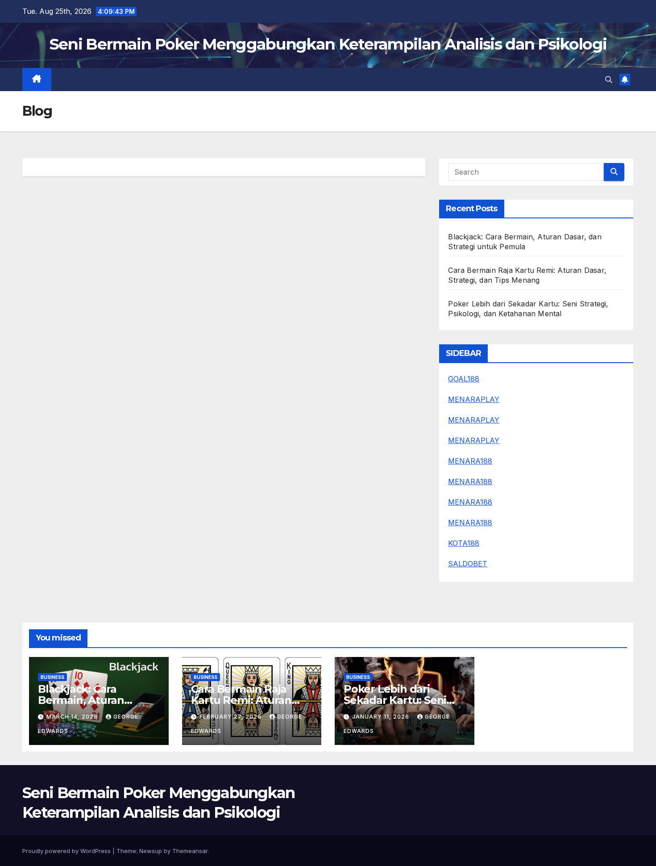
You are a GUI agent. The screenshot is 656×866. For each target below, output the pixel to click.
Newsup (150, 850)
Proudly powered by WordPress (67, 850)
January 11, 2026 (381, 716)
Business (52, 677)
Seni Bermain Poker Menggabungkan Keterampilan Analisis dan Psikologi (328, 44)
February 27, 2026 (231, 716)
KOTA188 (463, 543)
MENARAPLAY (473, 399)
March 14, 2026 (73, 716)
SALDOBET (467, 563)
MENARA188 (470, 460)
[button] (608, 79)
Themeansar (190, 850)
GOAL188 (463, 378)
